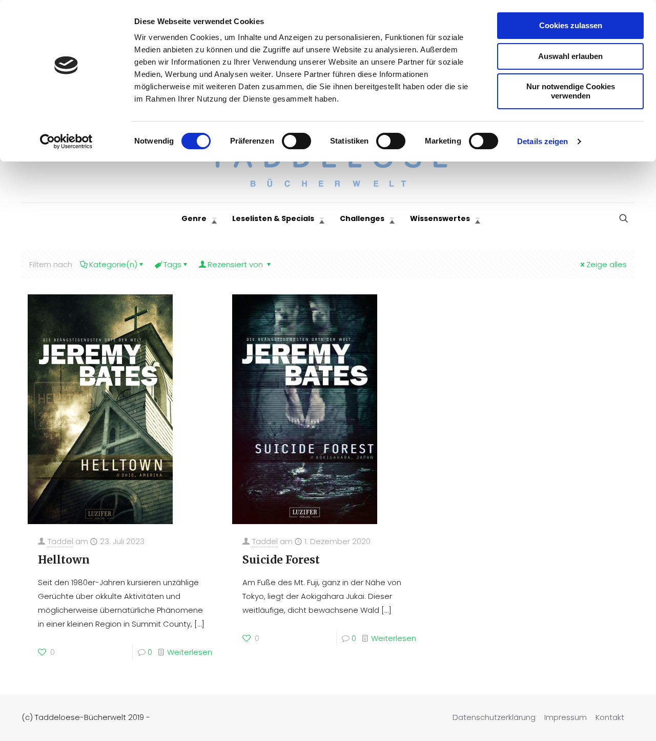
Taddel (60, 541)
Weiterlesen (189, 652)
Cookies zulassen (570, 25)
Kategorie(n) (113, 264)
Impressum (565, 717)
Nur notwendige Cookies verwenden (570, 91)
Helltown (64, 560)
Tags (172, 264)
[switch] (296, 141)
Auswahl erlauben (570, 56)
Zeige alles (606, 264)
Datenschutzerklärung (494, 717)
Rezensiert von (236, 264)
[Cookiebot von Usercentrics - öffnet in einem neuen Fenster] (66, 141)
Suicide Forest (281, 560)
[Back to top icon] (607, 720)
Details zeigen (542, 141)
